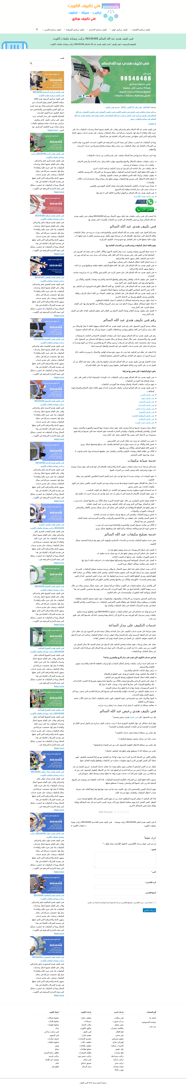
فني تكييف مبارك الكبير (145, 409)
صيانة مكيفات (144, 112)
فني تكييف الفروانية (146, 405)
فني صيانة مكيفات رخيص (140, 119)
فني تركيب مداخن (51, 1032)
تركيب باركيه (118, 1059)
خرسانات (87, 1021)
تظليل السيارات (85, 1053)
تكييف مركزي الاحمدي (98, 30)
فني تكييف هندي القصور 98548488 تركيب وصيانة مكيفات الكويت (49, 279)
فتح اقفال (120, 1032)
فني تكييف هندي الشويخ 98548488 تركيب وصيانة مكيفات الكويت (49, 588)
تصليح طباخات (85, 1049)
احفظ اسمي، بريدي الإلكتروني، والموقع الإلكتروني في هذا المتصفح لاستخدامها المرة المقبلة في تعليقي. (120, 902)
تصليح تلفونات (53, 1025)
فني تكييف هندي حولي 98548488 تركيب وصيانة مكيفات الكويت (47, 835)
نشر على (131, 107)
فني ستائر (87, 1059)
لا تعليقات (152, 123)
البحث (62, 58)
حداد (57, 1028)
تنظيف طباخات (85, 1046)
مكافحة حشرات (117, 1028)
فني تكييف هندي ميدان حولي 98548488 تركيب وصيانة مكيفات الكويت (47, 773)
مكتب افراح (86, 1025)
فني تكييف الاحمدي (146, 402)
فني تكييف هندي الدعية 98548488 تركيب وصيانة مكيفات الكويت (49, 464)
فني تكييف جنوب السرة (144, 422)
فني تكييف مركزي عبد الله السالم (121, 115)
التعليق (153, 849)
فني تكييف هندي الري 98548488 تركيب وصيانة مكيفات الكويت (47, 155)
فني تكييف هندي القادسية (144, 196)
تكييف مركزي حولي (119, 30)
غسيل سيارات (53, 1039)
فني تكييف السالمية (146, 419)
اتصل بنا (153, 1018)
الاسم (153, 872)
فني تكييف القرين (147, 395)
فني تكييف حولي (147, 398)
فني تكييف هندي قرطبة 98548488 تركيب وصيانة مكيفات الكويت (49, 217)
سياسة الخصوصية (149, 1022)
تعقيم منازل (86, 1035)
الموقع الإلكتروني (150, 893)
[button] (131, 29)
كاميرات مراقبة (117, 1046)
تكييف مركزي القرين (52, 30)
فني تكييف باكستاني (107, 112)
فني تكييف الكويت (122, 112)
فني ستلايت (119, 1018)
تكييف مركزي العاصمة (141, 30)
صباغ (57, 1049)
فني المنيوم (54, 1035)
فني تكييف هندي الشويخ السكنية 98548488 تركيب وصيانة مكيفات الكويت (47, 650)
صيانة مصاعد (118, 1066)
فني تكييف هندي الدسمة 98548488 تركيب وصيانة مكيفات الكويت (49, 402)
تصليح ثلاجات (53, 1021)
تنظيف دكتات (86, 1042)
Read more (53, 130)
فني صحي (119, 1035)
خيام (57, 1063)
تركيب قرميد (54, 1056)
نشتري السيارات (84, 1039)
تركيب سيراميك (117, 1056)
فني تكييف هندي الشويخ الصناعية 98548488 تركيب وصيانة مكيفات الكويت (47, 711)
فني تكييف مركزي (143, 115)
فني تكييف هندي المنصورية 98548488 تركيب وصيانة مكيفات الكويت (48, 959)
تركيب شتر (119, 1063)
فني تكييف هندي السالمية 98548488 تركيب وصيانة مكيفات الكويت (49, 897)
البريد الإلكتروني (150, 882)
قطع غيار (55, 1066)
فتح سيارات (119, 1053)
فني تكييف (110, 107)
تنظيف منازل (86, 1018)
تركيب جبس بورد (84, 1056)
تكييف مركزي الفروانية (75, 30)
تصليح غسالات (53, 1018)
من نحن (153, 1026)
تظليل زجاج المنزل (51, 1053)
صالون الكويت (85, 1028)
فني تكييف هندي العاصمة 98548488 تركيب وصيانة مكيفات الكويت (49, 341)
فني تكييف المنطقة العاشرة (143, 415)
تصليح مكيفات (53, 1042)
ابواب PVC (119, 1070)
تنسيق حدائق (86, 1063)
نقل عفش (119, 1049)
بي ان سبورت (118, 1021)
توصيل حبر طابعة (52, 1059)
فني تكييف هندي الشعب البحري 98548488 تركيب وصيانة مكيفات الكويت (47, 526)
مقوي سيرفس (118, 1039)
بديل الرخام (86, 1066)
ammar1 (147, 107)
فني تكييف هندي (100, 115)
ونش (57, 1046)
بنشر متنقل (119, 1025)
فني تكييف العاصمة (146, 412)
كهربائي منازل (118, 1042)
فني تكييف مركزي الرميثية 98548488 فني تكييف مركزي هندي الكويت (48, 93)
